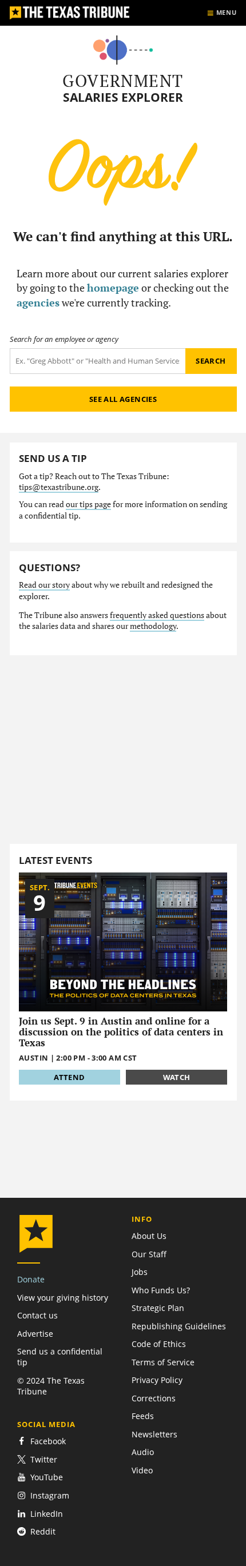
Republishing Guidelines (179, 1326)
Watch (177, 1077)
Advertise (35, 1333)
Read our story (44, 585)
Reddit (42, 1531)
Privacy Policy (157, 1379)
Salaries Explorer (123, 97)
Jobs (140, 1271)
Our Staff (149, 1254)
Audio (143, 1452)
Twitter (43, 1459)
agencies (38, 302)
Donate (31, 1279)
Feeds (143, 1415)
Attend (69, 1077)
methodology (153, 626)
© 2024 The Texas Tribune (51, 1386)
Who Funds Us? (161, 1290)
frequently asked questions (157, 615)
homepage (113, 287)
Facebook (48, 1441)
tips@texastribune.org (58, 487)
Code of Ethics (159, 1343)
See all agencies (123, 399)
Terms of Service (163, 1362)
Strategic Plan (158, 1307)
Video (142, 1470)
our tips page (88, 504)
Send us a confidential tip (59, 1357)
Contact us (37, 1315)
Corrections (154, 1398)
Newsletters (154, 1434)
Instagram (49, 1495)
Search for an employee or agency (64, 339)
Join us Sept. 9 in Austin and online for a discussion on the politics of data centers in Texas (121, 1032)
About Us (149, 1235)
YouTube (46, 1477)
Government (122, 80)
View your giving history (62, 1297)
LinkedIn (46, 1513)
